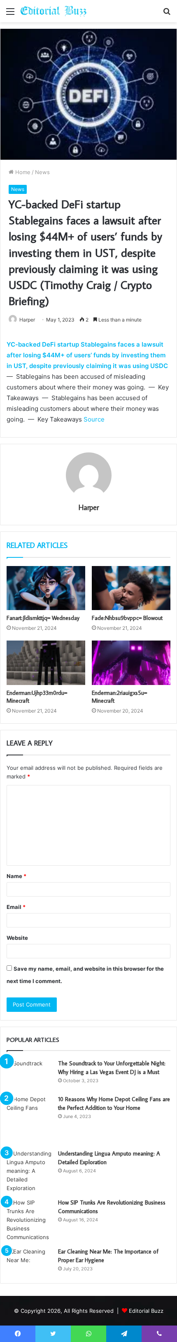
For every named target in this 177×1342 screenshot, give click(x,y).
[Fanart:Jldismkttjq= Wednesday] (46, 588)
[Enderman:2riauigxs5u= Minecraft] (131, 663)
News (42, 172)
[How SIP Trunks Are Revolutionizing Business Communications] (29, 1220)
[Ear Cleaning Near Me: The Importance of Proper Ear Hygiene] (29, 1261)
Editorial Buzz (146, 1310)
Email (16, 907)
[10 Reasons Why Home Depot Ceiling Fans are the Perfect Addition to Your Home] (29, 1119)
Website (17, 937)
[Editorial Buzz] (53, 11)
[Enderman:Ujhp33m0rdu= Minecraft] (46, 663)
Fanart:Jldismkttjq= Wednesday (43, 618)
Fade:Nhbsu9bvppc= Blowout (127, 618)
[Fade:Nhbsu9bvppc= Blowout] (131, 588)
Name (16, 876)
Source (94, 419)
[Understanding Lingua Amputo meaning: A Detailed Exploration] (29, 1171)
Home (22, 172)
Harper (27, 320)
